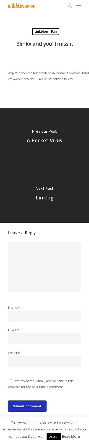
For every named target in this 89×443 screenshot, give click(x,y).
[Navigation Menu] (78, 5)
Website (14, 353)
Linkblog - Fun (45, 31)
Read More (71, 436)
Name (14, 307)
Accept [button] (53, 437)
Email (13, 330)
